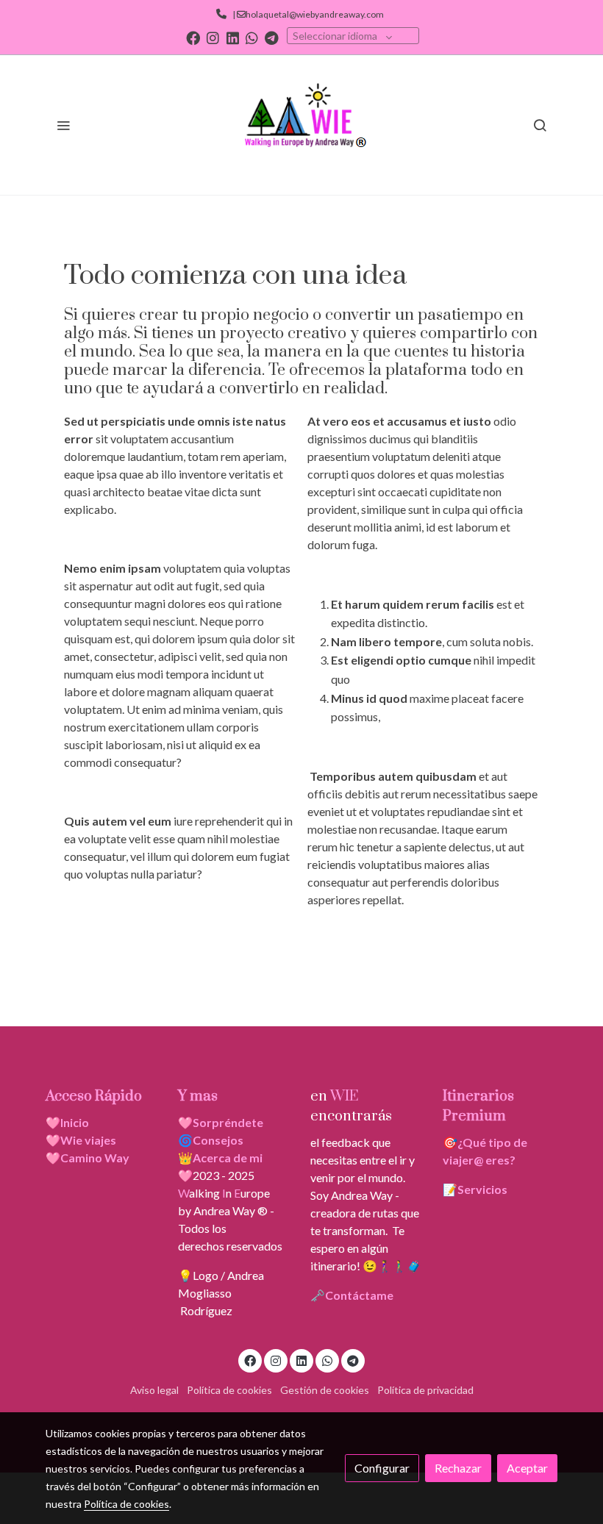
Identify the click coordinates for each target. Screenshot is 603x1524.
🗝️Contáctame (351, 1295)
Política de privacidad (425, 1390)
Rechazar (458, 1468)
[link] (301, 125)
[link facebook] (193, 37)
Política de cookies (229, 1390)
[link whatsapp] (252, 37)
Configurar (382, 1468)
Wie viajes (89, 1140)
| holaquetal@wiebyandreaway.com (306, 14)
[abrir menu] (63, 125)
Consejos (218, 1140)
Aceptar (527, 1468)
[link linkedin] (232, 37)
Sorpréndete (228, 1122)
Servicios (482, 1189)
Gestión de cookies (324, 1390)
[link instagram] (213, 37)
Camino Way (94, 1158)
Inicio (74, 1122)
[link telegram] (272, 37)
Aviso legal (154, 1390)
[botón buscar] (539, 125)
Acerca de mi (228, 1158)
